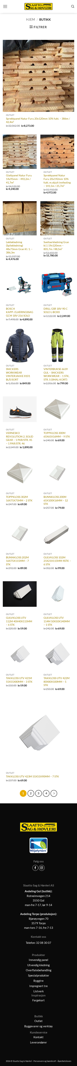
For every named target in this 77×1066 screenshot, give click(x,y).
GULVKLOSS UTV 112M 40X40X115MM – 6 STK (19, 621)
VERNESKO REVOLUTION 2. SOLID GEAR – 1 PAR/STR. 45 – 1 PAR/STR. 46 (19, 438)
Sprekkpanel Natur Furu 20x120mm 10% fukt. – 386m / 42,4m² (38, 120)
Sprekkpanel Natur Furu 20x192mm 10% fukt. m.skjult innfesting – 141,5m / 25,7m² (57, 180)
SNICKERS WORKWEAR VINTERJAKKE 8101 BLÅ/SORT (18, 374)
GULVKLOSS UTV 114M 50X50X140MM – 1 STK (57, 621)
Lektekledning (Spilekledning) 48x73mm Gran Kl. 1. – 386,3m (19, 247)
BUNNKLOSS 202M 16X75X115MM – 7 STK (17, 561)
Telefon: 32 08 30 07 (38, 942)
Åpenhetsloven (64, 1061)
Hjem (30, 19)
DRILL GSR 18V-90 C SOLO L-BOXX (56, 310)
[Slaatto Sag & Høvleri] (38, 6)
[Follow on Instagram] (41, 868)
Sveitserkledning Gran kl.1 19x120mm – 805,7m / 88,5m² (56, 245)
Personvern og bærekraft (44, 1061)
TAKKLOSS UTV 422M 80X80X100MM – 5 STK (57, 681)
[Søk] (72, 6)
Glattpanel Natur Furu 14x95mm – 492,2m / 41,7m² (19, 179)
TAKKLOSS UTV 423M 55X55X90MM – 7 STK (32, 776)
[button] (5, 6)
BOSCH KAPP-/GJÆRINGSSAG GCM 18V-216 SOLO (19, 312)
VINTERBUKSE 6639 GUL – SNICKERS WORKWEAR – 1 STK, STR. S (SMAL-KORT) (56, 374)
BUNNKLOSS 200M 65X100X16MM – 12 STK (56, 500)
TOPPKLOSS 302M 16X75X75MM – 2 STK (19, 498)
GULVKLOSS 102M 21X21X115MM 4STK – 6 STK (57, 561)
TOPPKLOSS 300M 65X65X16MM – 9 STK (57, 434)
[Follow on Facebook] (35, 868)
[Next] (53, 793)
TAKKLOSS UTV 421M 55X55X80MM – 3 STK (19, 679)
